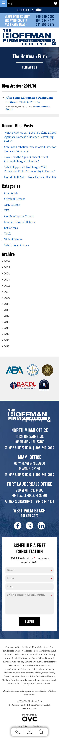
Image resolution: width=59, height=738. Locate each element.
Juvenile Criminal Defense (20, 222)
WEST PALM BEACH (16, 24)
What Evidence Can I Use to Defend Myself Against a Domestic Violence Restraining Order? (30, 137)
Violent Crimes (13, 239)
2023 (6, 279)
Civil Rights (11, 193)
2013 (5, 340)
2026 (6, 261)
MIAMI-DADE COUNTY (17, 16)
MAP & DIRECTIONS (20, 447)
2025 (6, 267)
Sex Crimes (11, 227)
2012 (5, 346)
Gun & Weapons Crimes (19, 216)
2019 (5, 304)
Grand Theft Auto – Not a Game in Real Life (30, 177)
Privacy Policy (21, 726)
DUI (6, 210)
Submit (29, 621)
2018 (5, 310)
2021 (5, 291)
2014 (5, 334)
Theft (7, 233)
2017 (5, 316)
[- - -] (3, 3)
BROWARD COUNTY (16, 20)
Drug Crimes (12, 204)
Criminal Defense (14, 199)
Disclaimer (38, 726)
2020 (6, 298)
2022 (6, 285)
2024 (6, 273)
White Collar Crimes (16, 245)
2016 (5, 322)
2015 (5, 328)
